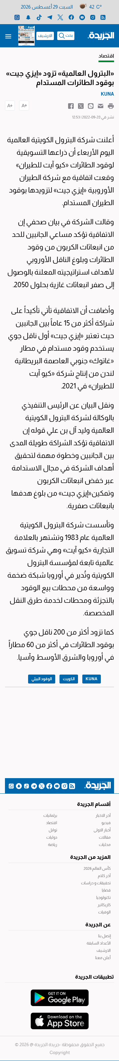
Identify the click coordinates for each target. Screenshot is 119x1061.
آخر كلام (104, 875)
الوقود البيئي (41, 679)
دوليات (51, 837)
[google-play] (60, 994)
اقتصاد (51, 822)
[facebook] (71, 17)
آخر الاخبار (103, 815)
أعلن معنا (103, 957)
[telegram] (49, 17)
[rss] (102, 17)
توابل (53, 830)
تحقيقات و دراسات (96, 883)
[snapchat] (28, 17)
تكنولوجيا (103, 897)
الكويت (69, 679)
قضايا (106, 890)
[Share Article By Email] (100, 105)
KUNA (92, 679)
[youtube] (82, 17)
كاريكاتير (104, 905)
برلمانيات (50, 815)
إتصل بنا (104, 936)
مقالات (105, 837)
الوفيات (104, 912)
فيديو (106, 822)
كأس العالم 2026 (97, 868)
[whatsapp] (17, 17)
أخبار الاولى (102, 830)
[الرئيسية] (101, 35)
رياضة (52, 844)
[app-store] (60, 1017)
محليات (105, 844)
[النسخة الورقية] (26, 35)
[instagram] (92, 17)
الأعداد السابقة (99, 943)
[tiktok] (39, 17)
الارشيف (45, 35)
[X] (60, 17)
